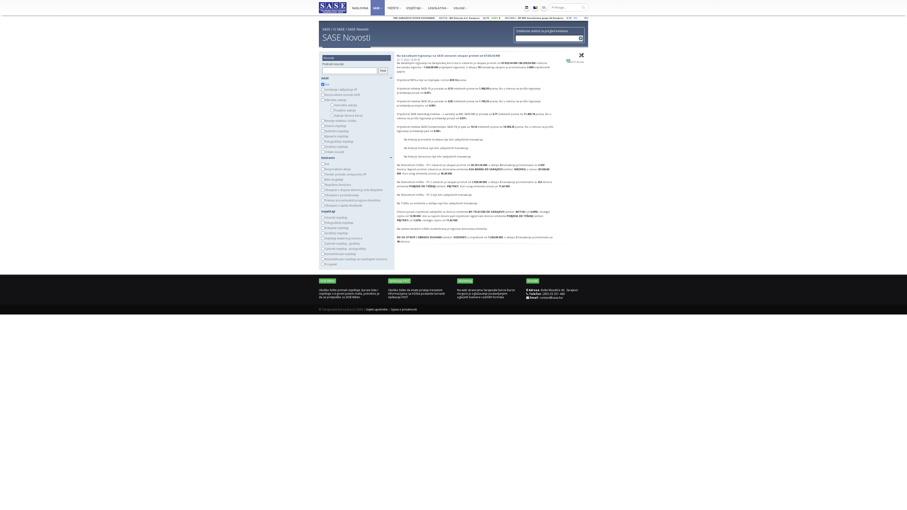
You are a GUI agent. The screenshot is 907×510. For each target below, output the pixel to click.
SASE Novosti (358, 29)
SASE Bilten (327, 281)
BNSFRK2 (574, 18)
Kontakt (533, 281)
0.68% (480, 18)
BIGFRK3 (494, 18)
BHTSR (428, 18)
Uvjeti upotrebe (377, 309)
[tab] (356, 65)
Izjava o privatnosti (404, 309)
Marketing (465, 281)
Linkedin (526, 7)
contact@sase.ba (551, 298)
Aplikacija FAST (399, 281)
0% (561, 18)
